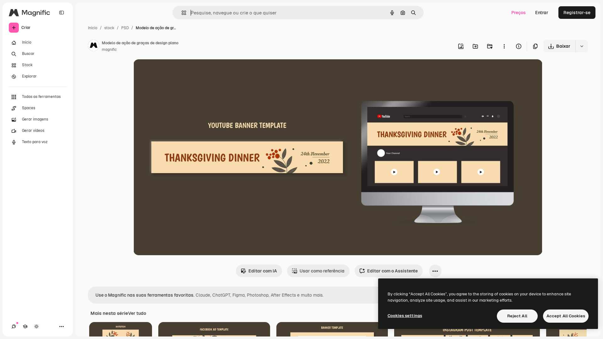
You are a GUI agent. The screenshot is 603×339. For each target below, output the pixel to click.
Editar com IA (262, 271)
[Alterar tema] (36, 326)
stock (109, 27)
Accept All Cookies (565, 316)
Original (173, 71)
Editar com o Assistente (392, 271)
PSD (125, 27)
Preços (518, 12)
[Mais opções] (504, 46)
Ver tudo (137, 313)
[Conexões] (14, 326)
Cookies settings (405, 315)
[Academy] (25, 326)
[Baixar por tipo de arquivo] (581, 46)
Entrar (541, 12)
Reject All (517, 316)
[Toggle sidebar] (62, 13)
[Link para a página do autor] (93, 46)
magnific (109, 49)
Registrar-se (576, 12)
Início (92, 27)
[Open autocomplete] (181, 12)
